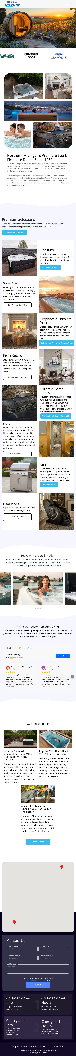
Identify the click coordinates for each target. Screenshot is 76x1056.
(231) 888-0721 (14, 1010)
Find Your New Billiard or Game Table (56, 416)
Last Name (45, 946)
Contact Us (42, 1046)
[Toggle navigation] (69, 4)
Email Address (15, 956)
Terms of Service (41, 980)
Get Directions (10, 1008)
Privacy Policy (30, 980)
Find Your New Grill (49, 485)
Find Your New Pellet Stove (17, 377)
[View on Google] (8, 668)
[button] (3, 676)
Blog (13, 1046)
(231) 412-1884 (14, 1034)
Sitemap (49, 1046)
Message (13, 964)
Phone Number (47, 956)
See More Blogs (38, 842)
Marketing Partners (59, 1046)
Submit (38, 985)
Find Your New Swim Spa (17, 305)
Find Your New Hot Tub (50, 267)
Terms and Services (22, 1046)
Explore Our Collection (14, 233)
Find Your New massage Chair (17, 517)
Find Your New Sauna (17, 454)
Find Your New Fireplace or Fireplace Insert (57, 343)
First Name (14, 946)
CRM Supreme (42, 1053)
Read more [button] (10, 686)
